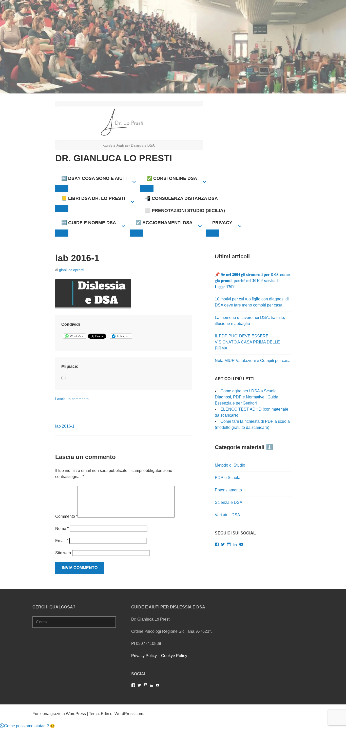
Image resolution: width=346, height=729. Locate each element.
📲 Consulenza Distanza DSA (181, 198)
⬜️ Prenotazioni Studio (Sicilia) (185, 210)
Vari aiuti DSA (227, 515)
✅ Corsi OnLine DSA (171, 178)
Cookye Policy (174, 656)
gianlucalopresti (71, 270)
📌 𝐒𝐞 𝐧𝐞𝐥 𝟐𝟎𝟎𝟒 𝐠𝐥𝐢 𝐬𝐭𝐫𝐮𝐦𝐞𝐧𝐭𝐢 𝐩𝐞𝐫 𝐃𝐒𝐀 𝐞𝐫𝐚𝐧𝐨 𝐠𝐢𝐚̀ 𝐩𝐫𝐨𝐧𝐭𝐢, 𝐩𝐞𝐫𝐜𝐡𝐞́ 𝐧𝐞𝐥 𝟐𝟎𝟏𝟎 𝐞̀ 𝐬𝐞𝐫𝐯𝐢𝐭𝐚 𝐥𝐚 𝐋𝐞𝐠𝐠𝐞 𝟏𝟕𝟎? (252, 280)
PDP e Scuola (227, 477)
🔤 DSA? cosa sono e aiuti (94, 178)
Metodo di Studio (230, 465)
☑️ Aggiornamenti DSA (164, 222)
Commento (66, 516)
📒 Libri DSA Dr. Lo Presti (93, 198)
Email (61, 541)
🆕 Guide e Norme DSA (88, 222)
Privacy (222, 222)
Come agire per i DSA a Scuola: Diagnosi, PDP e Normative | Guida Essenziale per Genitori (246, 397)
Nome (62, 528)
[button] (27, 726)
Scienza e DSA (228, 502)
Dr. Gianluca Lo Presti (113, 158)
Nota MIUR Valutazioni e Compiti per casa (253, 360)
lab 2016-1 (64, 426)
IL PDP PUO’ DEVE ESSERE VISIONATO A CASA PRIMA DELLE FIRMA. (247, 342)
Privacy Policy (144, 656)
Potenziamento (228, 490)
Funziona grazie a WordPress (59, 714)
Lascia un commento (72, 399)
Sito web (63, 553)
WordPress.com (128, 714)
